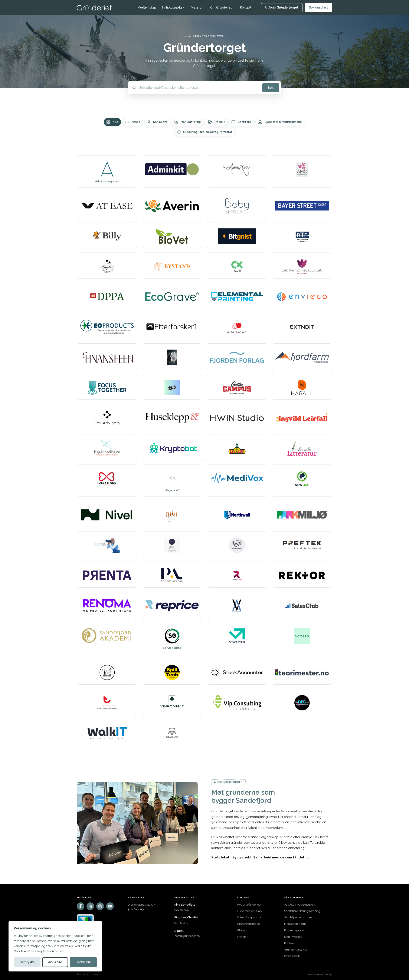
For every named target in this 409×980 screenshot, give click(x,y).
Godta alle (83, 962)
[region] (55, 946)
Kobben (289, 943)
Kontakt (245, 7)
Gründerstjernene (248, 923)
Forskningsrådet (294, 930)
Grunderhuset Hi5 (295, 949)
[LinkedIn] (90, 906)
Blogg (241, 930)
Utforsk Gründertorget (281, 7)
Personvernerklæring (320, 974)
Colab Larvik (292, 956)
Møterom (197, 7)
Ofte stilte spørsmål (249, 917)
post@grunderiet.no (187, 936)
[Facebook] (80, 906)
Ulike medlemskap (249, 911)
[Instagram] (100, 906)
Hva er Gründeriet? (249, 904)
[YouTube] (110, 906)
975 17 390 (181, 922)
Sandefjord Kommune (298, 917)
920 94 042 (181, 909)
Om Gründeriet (221, 7)
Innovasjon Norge (295, 923)
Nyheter (242, 936)
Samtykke (27, 962)
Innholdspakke (172, 7)
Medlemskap (147, 7)
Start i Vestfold (293, 936)
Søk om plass (318, 7)
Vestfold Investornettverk (299, 904)
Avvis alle (55, 962)
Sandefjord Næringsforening (302, 911)
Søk (271, 88)
